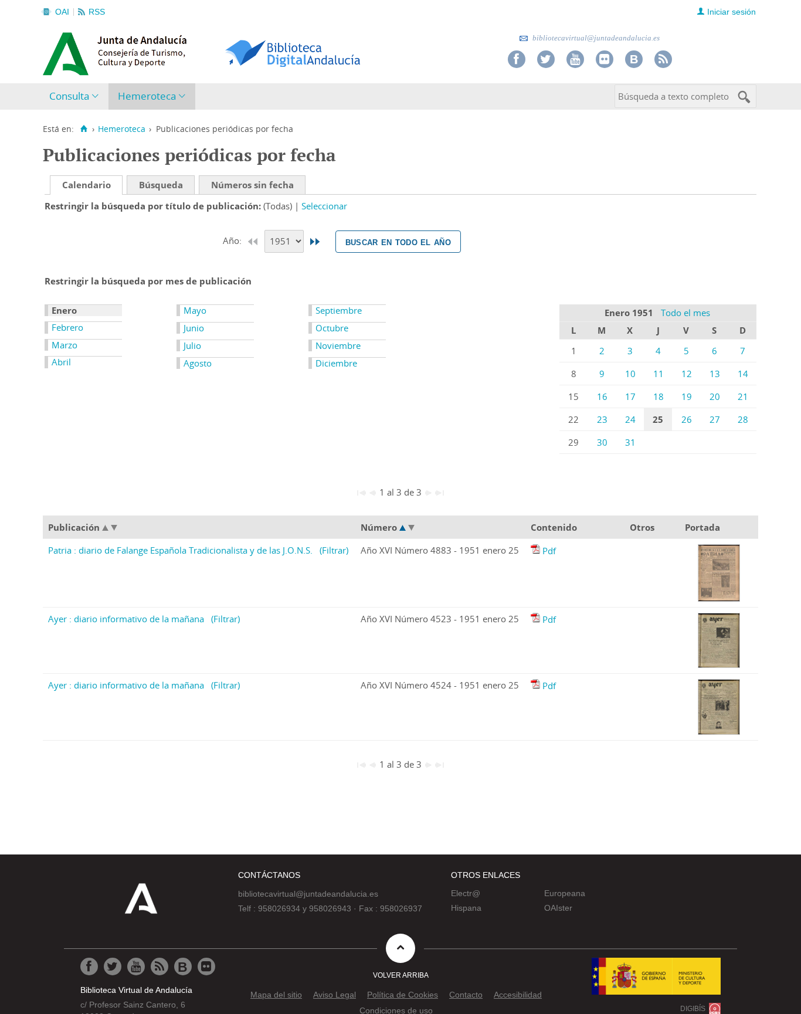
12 (686, 373)
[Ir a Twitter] (546, 59)
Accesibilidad (518, 994)
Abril (61, 362)
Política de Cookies (402, 994)
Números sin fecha (252, 185)
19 (686, 396)
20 (715, 396)
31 (630, 442)
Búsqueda (161, 185)
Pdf (549, 551)
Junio (194, 328)
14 (743, 373)
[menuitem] (76, 96)
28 (743, 419)
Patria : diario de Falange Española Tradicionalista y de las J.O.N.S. (180, 550)
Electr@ (465, 893)
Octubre (331, 328)
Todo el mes (685, 312)
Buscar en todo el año (398, 241)
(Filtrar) (334, 550)
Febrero (67, 327)
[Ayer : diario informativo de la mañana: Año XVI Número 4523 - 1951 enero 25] (536, 619)
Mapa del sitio (276, 994)
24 (630, 419)
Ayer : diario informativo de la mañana (126, 619)
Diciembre (336, 363)
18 (658, 396)
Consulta (69, 96)
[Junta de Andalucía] (69, 50)
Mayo (195, 310)
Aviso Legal (334, 994)
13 (715, 373)
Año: (233, 240)
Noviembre (338, 345)
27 (715, 419)
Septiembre (338, 310)
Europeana (564, 893)
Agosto (198, 363)
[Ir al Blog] (634, 59)
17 (630, 396)
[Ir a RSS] (663, 59)
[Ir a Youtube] (575, 59)
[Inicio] (84, 129)
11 (658, 373)
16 (602, 396)
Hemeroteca (147, 96)
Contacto (466, 994)
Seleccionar (324, 206)
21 (743, 396)
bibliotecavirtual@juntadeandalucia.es (595, 37)
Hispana (466, 908)
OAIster (558, 908)
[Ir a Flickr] (604, 59)
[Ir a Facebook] (516, 59)
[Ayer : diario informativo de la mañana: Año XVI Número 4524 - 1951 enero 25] (536, 685)
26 (686, 419)
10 (630, 373)
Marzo (64, 345)
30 (602, 442)
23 (602, 419)
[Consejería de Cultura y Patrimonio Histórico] (160, 52)
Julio (192, 345)
